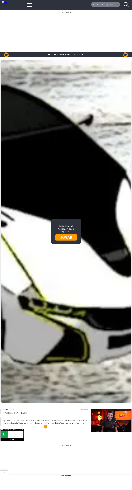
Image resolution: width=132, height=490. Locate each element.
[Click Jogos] (6, 3)
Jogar (66, 237)
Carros (13, 409)
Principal (6, 409)
